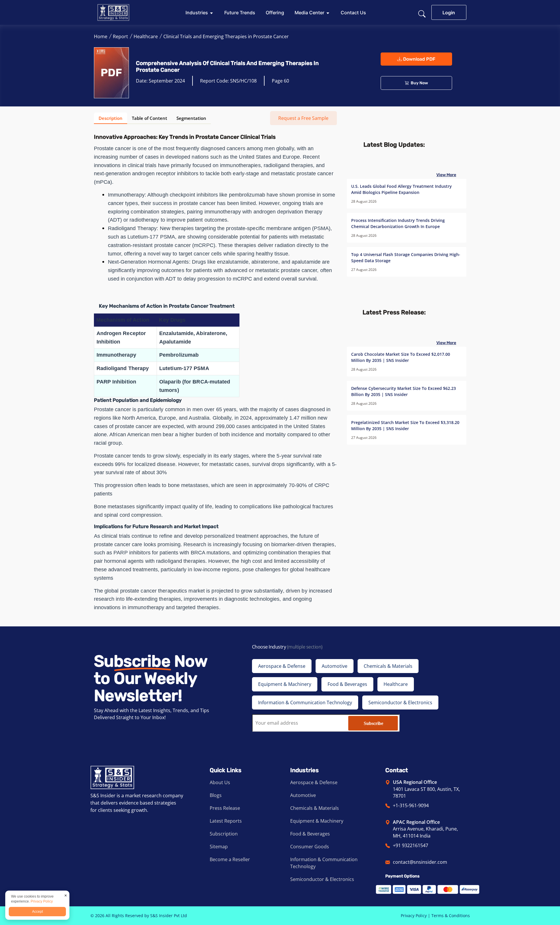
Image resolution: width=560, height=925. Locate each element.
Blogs (216, 795)
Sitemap (219, 846)
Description (111, 118)
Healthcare (146, 36)
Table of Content (149, 118)
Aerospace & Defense (313, 782)
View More (446, 174)
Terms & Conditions (450, 915)
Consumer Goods (309, 846)
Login (448, 12)
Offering (275, 12)
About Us (220, 782)
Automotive (303, 795)
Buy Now (418, 82)
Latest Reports (226, 821)
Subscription (224, 834)
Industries (197, 12)
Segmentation (191, 118)
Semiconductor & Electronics (322, 879)
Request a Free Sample (303, 118)
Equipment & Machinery (316, 821)
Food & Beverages (310, 834)
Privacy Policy (414, 915)
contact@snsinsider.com (420, 862)
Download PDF (418, 59)
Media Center (309, 12)
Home (100, 36)
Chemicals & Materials (314, 808)
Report (120, 36)
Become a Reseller (230, 859)
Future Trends (239, 12)
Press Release (225, 808)
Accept (37, 912)
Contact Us (353, 12)
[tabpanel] (215, 372)
